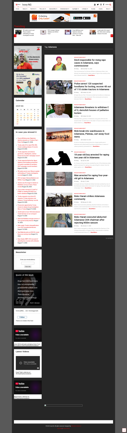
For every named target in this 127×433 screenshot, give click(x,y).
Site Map (59, 428)
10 (17, 115)
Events (100, 9)
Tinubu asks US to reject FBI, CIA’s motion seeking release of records (34, 32)
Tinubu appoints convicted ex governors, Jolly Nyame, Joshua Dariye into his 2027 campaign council (29, 153)
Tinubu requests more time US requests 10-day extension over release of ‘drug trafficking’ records (28, 198)
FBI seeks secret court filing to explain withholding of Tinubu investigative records (108, 33)
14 (31, 115)
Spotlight (74, 9)
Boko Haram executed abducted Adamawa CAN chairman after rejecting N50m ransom (90, 220)
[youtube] (95, 4)
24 (17, 120)
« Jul (17, 123)
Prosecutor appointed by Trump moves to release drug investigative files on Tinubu (28, 207)
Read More (91, 75)
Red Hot (32, 9)
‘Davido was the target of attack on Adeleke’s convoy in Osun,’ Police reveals (28, 184)
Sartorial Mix (52, 9)
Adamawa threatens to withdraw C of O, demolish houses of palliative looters (91, 110)
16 (38, 115)
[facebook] (103, 4)
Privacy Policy (66, 428)
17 (17, 117)
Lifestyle (84, 9)
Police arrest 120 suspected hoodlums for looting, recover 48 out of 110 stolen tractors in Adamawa (92, 86)
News (24, 9)
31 (17, 122)
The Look (42, 9)
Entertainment (64, 9)
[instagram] (101, 4)
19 (24, 117)
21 (31, 117)
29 (34, 120)
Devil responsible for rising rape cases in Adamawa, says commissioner (90, 63)
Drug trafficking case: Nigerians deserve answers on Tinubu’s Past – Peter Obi (28, 140)
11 (21, 115)
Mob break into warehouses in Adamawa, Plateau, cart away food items (91, 134)
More (107, 9)
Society (93, 9)
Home (17, 9)
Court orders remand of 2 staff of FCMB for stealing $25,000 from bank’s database (27, 191)
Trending (19, 26)
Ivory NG (26, 4)
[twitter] (98, 4)
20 (27, 117)
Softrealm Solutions (76, 426)
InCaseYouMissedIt (80, 57)
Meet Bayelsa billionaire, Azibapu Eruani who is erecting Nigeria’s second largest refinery (84, 33)
